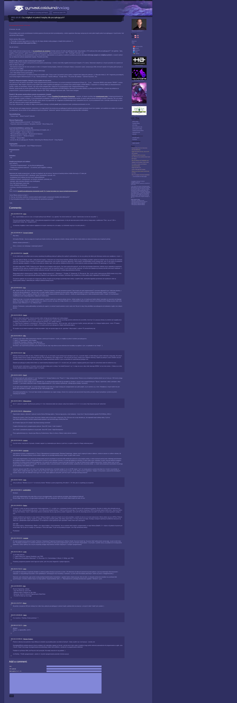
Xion (24, 287)
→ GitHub (135, 53)
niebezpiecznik (136, 132)
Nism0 (25, 375)
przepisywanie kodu (102, 96)
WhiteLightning (27, 401)
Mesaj (24, 603)
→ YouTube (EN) (137, 46)
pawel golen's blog (137, 128)
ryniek (24, 551)
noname (25, 440)
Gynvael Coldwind (28, 232)
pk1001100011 (27, 490)
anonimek (25, 450)
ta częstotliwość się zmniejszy (41, 51)
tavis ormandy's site (137, 127)
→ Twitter (135, 52)
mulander (25, 538)
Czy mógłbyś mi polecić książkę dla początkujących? (43, 17)
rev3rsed (134, 139)
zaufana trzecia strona (137, 130)
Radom (25, 505)
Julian (24, 625)
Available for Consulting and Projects (38, 12)
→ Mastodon (136, 50)
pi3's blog (134, 125)
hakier (25, 615)
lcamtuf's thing (136, 123)
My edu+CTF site (139, 65)
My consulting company (139, 80)
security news (135, 137)
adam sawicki (135, 143)
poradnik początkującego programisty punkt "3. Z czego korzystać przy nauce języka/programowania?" (48, 191)
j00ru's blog (135, 121)
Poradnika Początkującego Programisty (63, 96)
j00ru (24, 335)
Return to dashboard (137, 31)
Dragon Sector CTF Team (139, 115)
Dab (24, 353)
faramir (25, 315)
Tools (133, 43)
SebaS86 (25, 253)
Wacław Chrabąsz (28, 639)
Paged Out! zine (139, 103)
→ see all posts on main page (139, 176)
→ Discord (135, 48)
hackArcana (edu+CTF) (59, 12)
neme (24, 214)
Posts (133, 146)
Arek (24, 586)
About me (134, 41)
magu (24, 480)
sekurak (134, 134)
